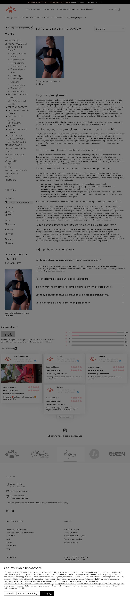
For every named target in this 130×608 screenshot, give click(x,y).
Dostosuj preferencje (28, 593)
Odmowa (10, 593)
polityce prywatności (83, 581)
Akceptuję (47, 593)
